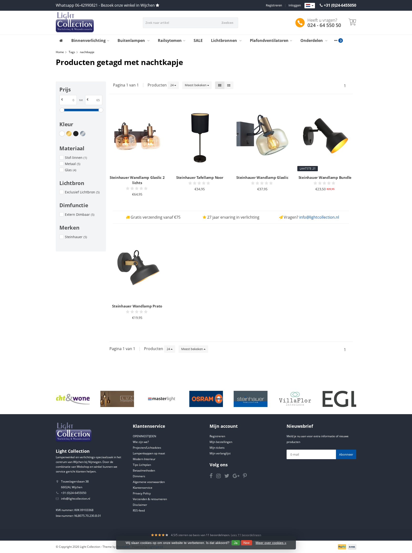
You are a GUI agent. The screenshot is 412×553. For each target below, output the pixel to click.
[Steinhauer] (250, 399)
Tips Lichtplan (142, 465)
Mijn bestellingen (221, 442)
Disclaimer (140, 505)
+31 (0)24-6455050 (340, 5)
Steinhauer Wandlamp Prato (137, 306)
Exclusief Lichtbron (82, 192)
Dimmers (139, 476)
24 (172, 85)
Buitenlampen (132, 40)
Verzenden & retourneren (150, 499)
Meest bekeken (196, 85)
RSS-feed (139, 510)
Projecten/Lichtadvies (147, 448)
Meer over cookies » (271, 543)
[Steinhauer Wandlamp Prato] (137, 266)
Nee (246, 543)
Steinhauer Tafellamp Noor (199, 177)
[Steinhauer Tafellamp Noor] (200, 137)
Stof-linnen (76, 157)
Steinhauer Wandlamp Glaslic (262, 177)
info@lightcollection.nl (319, 217)
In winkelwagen (135, 203)
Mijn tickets (217, 448)
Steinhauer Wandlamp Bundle (325, 177)
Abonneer (346, 454)
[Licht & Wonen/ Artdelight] (73, 399)
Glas (70, 170)
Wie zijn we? (141, 442)
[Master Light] (161, 399)
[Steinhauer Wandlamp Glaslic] (262, 137)
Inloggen (294, 5)
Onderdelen (312, 40)
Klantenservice (142, 488)
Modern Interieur (144, 459)
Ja (235, 543)
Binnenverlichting (88, 40)
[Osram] (206, 399)
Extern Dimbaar (79, 214)
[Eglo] (339, 399)
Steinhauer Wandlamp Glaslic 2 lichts (137, 180)
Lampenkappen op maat (149, 453)
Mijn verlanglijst (220, 453)
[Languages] (309, 6)
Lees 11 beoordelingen (246, 535)
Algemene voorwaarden (149, 482)
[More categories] (335, 40)
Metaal (72, 163)
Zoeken (227, 22)
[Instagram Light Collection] (220, 477)
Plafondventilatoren (269, 40)
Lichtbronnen (224, 40)
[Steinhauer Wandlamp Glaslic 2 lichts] (137, 137)
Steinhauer (76, 237)
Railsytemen (170, 40)
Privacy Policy (142, 493)
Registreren (274, 5)
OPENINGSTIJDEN (144, 436)
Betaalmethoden (144, 470)
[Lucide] (117, 399)
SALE (198, 40)
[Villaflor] (295, 399)
